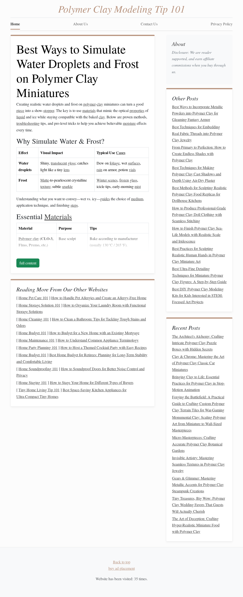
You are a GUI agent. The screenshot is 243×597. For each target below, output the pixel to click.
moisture (129, 123)
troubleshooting (28, 123)
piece (20, 110)
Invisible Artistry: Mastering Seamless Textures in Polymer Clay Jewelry (198, 464)
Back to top (121, 561)
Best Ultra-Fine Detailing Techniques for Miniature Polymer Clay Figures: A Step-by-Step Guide (199, 275)
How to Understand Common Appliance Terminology (98, 340)
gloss (71, 162)
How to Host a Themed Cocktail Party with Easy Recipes (104, 347)
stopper (48, 110)
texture (45, 186)
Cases (120, 152)
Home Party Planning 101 (38, 347)
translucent (59, 162)
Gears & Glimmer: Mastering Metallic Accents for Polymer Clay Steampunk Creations (198, 484)
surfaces (134, 162)
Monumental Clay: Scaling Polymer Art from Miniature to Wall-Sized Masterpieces (199, 423)
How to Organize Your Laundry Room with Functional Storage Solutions (81, 308)
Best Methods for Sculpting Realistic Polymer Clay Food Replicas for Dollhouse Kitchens (199, 194)
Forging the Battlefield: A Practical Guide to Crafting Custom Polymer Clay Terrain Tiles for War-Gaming (198, 403)
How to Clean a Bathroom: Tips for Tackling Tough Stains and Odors (81, 322)
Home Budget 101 (32, 332)
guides (105, 198)
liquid (20, 116)
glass (133, 180)
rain (99, 169)
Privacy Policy (222, 23)
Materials (58, 216)
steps (74, 205)
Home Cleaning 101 (34, 318)
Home (15, 24)
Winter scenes (107, 180)
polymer (89, 104)
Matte (44, 180)
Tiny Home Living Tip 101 (39, 389)
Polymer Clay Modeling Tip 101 (121, 8)
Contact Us (149, 23)
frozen (124, 180)
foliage (115, 162)
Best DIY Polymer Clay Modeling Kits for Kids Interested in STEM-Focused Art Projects (198, 295)
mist (138, 186)
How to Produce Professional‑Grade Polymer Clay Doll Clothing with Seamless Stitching (199, 214)
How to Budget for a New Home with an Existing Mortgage (94, 332)
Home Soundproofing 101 (38, 368)
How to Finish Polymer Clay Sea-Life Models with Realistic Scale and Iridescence (197, 234)
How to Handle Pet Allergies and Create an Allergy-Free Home (98, 297)
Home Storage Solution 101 (39, 305)
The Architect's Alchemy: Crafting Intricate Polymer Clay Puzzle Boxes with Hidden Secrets (198, 343)
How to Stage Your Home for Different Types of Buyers (91, 382)
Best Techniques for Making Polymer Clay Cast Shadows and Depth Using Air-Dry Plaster (196, 174)
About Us (80, 23)
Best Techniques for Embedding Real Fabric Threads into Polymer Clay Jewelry (197, 133)
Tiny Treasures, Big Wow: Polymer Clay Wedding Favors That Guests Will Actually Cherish (198, 504)
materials (89, 110)
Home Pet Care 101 (33, 297)
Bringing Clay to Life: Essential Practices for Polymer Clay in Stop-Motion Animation (198, 383)
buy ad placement (121, 568)
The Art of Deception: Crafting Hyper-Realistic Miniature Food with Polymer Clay (196, 525)
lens (67, 169)
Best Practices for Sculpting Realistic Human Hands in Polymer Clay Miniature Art (198, 255)
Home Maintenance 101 (37, 340)
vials (132, 169)
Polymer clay (29, 238)
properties (137, 110)
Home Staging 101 (33, 382)
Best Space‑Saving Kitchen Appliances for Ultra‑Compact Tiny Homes (71, 393)
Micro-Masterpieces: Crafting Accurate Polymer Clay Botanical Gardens (197, 444)
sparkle (67, 186)
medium (137, 198)
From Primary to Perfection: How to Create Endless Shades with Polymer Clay (199, 153)
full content (27, 262)
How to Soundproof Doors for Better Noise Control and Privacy (80, 372)
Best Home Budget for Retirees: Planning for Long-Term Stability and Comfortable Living (81, 358)
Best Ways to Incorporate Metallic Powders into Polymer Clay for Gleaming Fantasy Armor (197, 113)
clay (100, 104)
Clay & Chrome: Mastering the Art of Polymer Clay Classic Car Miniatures (198, 363)
